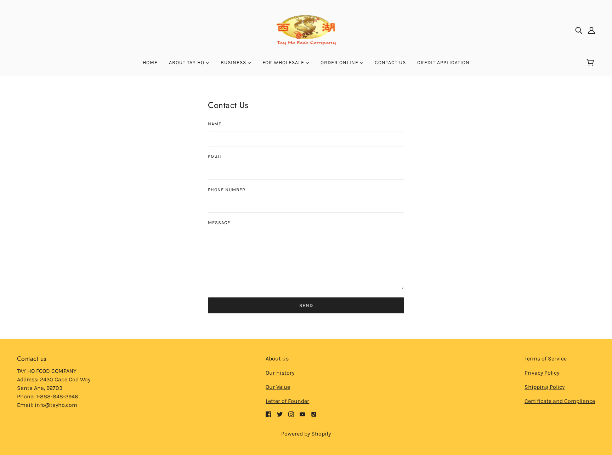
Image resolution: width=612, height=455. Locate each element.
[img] (578, 30)
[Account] (591, 30)
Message (219, 222)
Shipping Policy (545, 386)
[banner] (306, 29)
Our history (280, 372)
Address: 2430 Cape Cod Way (53, 379)
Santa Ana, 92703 (39, 388)
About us (277, 358)
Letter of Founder (287, 401)
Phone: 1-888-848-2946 (47, 396)
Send (306, 305)
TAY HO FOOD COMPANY (46, 371)
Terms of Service (546, 358)
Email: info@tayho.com (47, 405)
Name (214, 123)
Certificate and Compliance (560, 401)
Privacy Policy (542, 372)
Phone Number (226, 189)
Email (215, 156)
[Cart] (591, 63)
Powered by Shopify (306, 433)
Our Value (278, 386)
